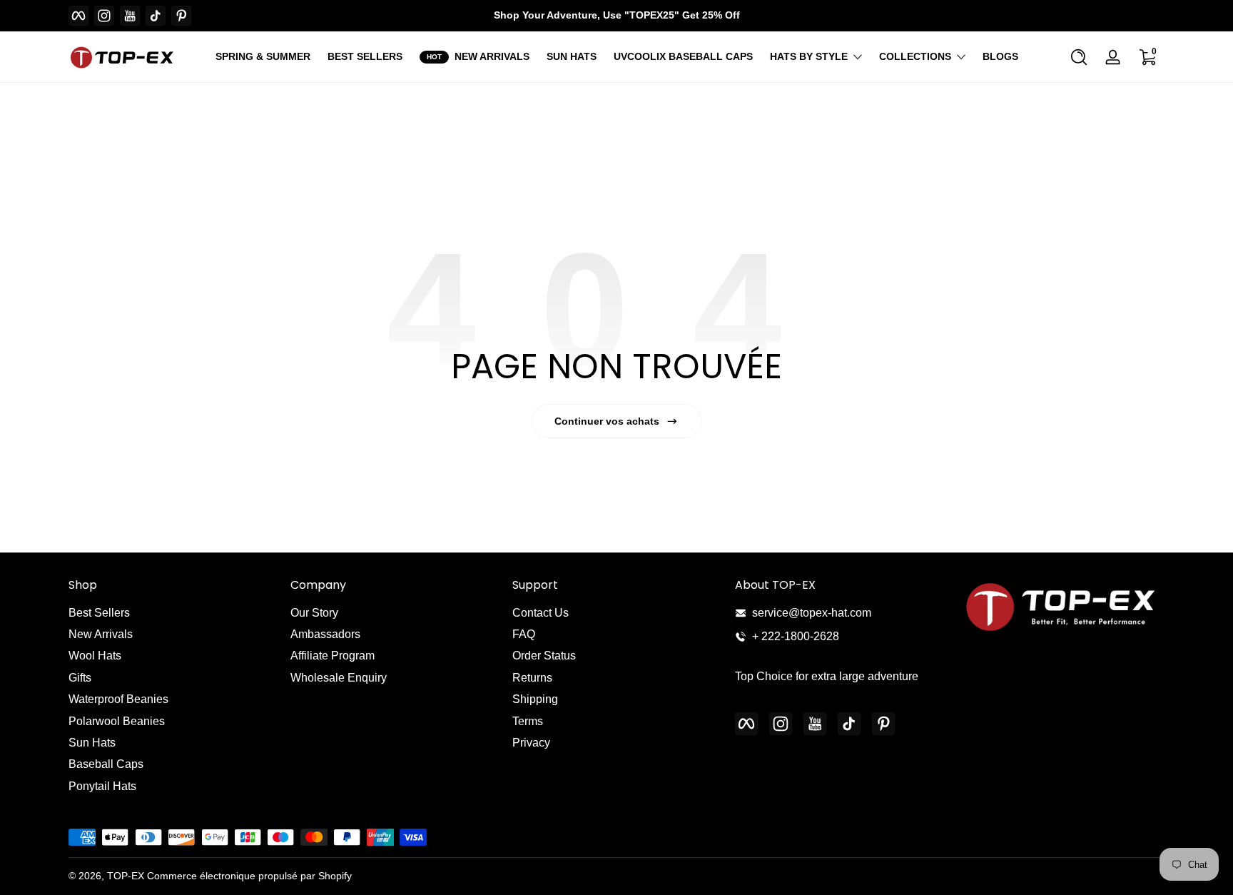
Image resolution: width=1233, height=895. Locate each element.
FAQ (523, 634)
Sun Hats (92, 743)
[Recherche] (1078, 57)
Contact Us (540, 613)
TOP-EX (125, 875)
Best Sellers (99, 613)
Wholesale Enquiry (338, 678)
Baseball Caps (105, 764)
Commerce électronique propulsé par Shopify (249, 875)
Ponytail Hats (102, 786)
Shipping (535, 699)
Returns (532, 678)
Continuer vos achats (606, 421)
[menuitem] (172, 613)
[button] (1079, 57)
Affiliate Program (332, 655)
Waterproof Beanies (118, 699)
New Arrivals (100, 634)
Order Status (544, 655)
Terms (527, 721)
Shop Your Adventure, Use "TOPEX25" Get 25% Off (617, 15)
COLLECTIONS (915, 56)
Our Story (314, 613)
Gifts (79, 678)
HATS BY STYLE (809, 56)
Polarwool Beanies (116, 721)
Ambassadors (325, 634)
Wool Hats (94, 655)
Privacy (531, 743)
